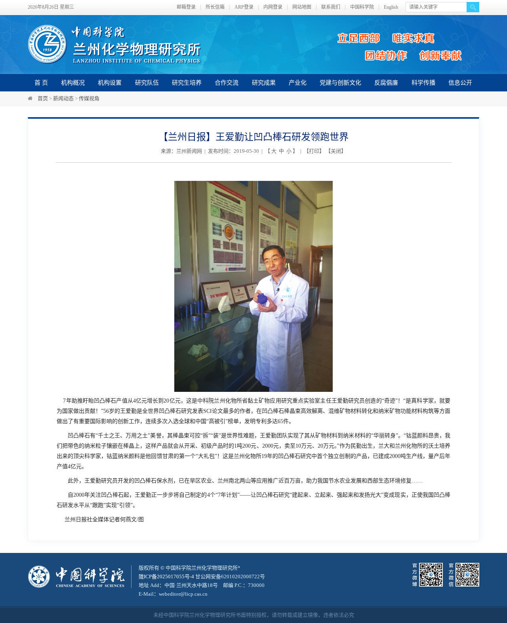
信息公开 (460, 83)
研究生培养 (187, 83)
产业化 (298, 83)
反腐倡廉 (386, 83)
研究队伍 (147, 83)
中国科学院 (362, 7)
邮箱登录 (186, 7)
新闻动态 (63, 98)
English (391, 7)
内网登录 (272, 7)
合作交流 (226, 83)
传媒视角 (89, 98)
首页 (43, 98)
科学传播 (423, 83)
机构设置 (110, 83)
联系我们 (330, 7)
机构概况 (73, 83)
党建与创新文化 (340, 83)
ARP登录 (244, 7)
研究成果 (264, 83)
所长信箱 (215, 7)
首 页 (41, 83)
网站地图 (301, 7)
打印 (314, 151)
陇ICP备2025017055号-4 (166, 576)
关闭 (336, 151)
